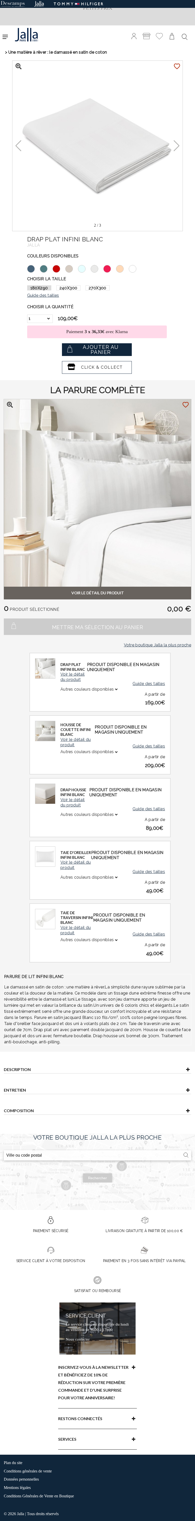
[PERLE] (97, 268)
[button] (176, 145)
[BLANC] (135, 268)
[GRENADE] (109, 268)
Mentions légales (17, 1487)
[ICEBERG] (84, 268)
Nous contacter (78, 1339)
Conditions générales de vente (28, 1471)
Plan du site (13, 1463)
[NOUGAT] (71, 268)
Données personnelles (21, 1479)
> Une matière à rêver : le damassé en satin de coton (56, 52)
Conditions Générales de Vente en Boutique (39, 1496)
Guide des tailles (149, 683)
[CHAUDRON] (59, 268)
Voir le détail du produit (72, 677)
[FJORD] (46, 268)
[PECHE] (122, 268)
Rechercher (97, 1178)
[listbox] (40, 319)
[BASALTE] (33, 268)
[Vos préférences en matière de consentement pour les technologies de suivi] (186, 1512)
